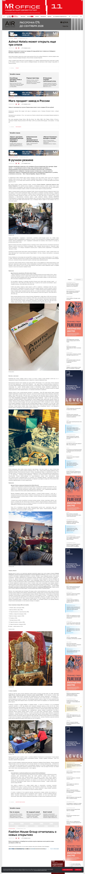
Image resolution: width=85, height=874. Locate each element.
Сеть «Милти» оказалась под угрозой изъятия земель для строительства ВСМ (72, 464)
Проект (68, 345)
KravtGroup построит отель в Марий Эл (16, 79)
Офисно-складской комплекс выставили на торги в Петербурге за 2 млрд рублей (73, 791)
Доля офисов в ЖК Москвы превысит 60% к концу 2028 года (73, 444)
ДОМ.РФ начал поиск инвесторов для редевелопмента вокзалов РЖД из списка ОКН (73, 865)
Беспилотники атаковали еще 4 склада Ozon (72, 816)
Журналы (49, 16)
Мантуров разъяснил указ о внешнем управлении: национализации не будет (72, 709)
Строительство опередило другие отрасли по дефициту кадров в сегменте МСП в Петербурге (73, 545)
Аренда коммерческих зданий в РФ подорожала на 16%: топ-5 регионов (72, 437)
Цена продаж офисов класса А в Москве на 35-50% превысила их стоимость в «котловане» (73, 429)
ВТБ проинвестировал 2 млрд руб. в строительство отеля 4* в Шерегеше (73, 361)
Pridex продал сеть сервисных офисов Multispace (72, 784)
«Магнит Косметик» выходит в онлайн (50, 137)
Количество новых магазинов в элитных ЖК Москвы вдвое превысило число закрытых (72, 285)
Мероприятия (43, 16)
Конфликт (69, 461)
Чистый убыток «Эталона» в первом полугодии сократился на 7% (73, 354)
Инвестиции (69, 426)
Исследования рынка (71, 282)
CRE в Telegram (70, 431)
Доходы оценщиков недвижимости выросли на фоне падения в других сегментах (73, 472)
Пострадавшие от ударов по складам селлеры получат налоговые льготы (73, 804)
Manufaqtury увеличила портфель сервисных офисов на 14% (73, 594)
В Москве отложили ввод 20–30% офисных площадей (73, 810)
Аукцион (68, 365)
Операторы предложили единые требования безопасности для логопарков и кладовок (73, 694)
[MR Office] (42, 7)
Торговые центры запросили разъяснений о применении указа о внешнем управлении (73, 415)
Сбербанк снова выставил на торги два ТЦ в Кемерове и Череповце (73, 368)
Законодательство (70, 519)
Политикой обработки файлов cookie (40, 870)
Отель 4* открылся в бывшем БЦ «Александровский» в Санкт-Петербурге (73, 723)
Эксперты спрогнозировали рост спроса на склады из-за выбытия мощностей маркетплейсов (73, 608)
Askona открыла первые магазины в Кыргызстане (73, 772)
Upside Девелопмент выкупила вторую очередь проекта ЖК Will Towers (73, 340)
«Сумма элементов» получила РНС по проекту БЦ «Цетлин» (73, 409)
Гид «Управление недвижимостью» (60, 16)
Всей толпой (47, 812)
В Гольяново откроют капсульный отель (49, 79)
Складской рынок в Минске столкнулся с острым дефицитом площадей (73, 701)
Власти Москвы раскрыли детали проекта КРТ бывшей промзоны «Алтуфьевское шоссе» (73, 587)
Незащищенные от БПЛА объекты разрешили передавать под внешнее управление (74, 765)
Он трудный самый (33, 812)
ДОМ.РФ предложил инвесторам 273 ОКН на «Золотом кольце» (73, 798)
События (68, 720)
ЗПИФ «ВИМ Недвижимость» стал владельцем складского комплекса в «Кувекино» (73, 716)
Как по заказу (15, 812)
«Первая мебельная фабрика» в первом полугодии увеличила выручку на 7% (72, 601)
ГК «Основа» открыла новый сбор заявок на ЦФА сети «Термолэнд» (73, 623)
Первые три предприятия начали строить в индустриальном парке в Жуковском (73, 616)
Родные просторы (33, 78)
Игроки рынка (69, 296)
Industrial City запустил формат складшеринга (72, 457)
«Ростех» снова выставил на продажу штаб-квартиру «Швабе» (73, 638)
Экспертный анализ (71, 605)
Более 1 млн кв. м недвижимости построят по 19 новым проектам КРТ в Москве (73, 822)
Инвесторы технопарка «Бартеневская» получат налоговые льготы (73, 348)
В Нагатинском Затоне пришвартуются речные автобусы (33, 139)
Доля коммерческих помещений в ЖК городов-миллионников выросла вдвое (73, 292)
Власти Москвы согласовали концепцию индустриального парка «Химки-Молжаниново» (73, 515)
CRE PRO (37, 16)
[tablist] (74, 279)
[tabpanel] (74, 577)
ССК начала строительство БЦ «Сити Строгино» (74, 422)
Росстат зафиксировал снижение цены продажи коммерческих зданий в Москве (73, 538)
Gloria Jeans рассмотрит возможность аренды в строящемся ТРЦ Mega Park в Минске (73, 644)
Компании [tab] (78, 279)
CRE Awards (23, 16)
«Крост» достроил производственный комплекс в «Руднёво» (16, 139)
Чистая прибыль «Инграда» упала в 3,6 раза (73, 299)
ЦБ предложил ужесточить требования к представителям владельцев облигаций (72, 522)
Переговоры (11, 97)
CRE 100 (28, 16)
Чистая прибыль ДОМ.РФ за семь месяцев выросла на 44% (73, 651)
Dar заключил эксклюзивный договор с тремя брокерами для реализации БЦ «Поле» (74, 450)
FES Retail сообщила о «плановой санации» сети (73, 778)
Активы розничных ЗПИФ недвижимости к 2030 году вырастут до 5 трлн (72, 529)
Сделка (68, 627)
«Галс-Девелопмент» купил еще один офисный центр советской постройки (73, 630)
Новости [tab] (69, 279)
